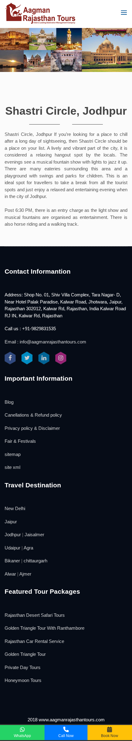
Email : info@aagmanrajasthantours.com (45, 341)
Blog (9, 402)
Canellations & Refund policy (33, 415)
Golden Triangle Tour (25, 654)
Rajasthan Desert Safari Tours (35, 615)
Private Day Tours (23, 667)
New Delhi (15, 508)
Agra (28, 547)
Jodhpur (13, 534)
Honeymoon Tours (23, 680)
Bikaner (12, 560)
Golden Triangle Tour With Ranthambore (44, 628)
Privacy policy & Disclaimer (32, 428)
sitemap (13, 454)
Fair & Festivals (20, 441)
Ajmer (25, 574)
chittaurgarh (35, 560)
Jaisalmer (34, 534)
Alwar (10, 574)
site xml (12, 467)
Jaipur (11, 521)
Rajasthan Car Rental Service (34, 641)
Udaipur (12, 547)
